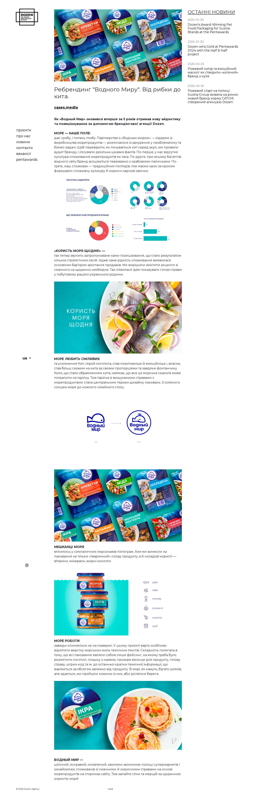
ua (25, 358)
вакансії (23, 154)
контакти (24, 148)
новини (23, 142)
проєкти (23, 130)
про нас (23, 136)
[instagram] (26, 564)
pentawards (26, 159)
